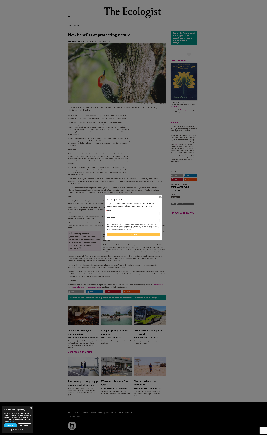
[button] (17, 430)
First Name (111, 217)
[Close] (160, 197)
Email (109, 210)
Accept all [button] (10, 425)
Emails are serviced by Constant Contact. (121, 229)
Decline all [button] (24, 425)
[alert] (17, 419)
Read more (11, 421)
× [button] (31, 408)
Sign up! (133, 234)
